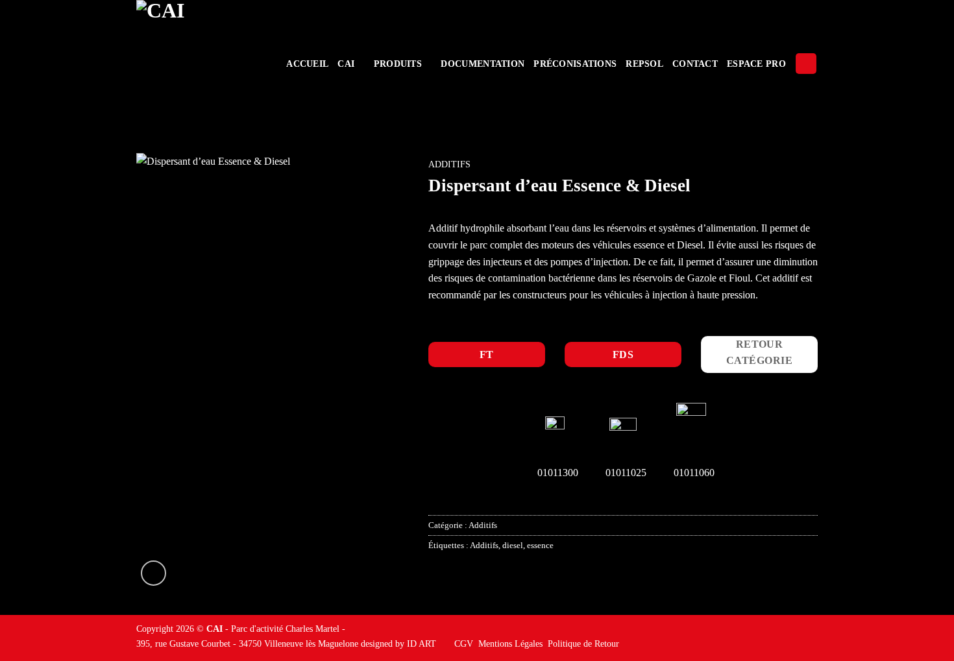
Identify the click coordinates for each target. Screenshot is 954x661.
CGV (463, 643)
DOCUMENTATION (482, 63)
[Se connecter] (806, 64)
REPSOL (644, 63)
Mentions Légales (510, 643)
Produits (398, 63)
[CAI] (199, 63)
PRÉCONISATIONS (575, 63)
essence (540, 545)
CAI (345, 63)
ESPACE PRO (756, 63)
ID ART (421, 643)
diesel (512, 545)
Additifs (449, 164)
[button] (153, 573)
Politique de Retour (583, 643)
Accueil (307, 63)
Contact (695, 63)
